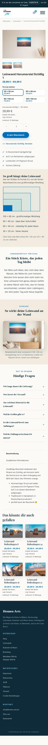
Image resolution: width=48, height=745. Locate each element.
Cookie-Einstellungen (11, 696)
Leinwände (7, 643)
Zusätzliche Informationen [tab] (17, 460)
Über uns (6, 714)
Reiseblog (7, 652)
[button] (24, 386)
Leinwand (17, 21)
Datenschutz (7, 678)
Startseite (6, 21)
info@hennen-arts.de (11, 710)
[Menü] (42, 12)
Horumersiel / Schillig (15, 144)
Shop (5, 639)
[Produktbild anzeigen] (24, 44)
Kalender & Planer (10, 648)
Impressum (7, 673)
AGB (5, 682)
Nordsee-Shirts (10, 656)
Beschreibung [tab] (12, 453)
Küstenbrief (7, 719)
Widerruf (6, 687)
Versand (9, 117)
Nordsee (28, 144)
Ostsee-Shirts (9, 659)
